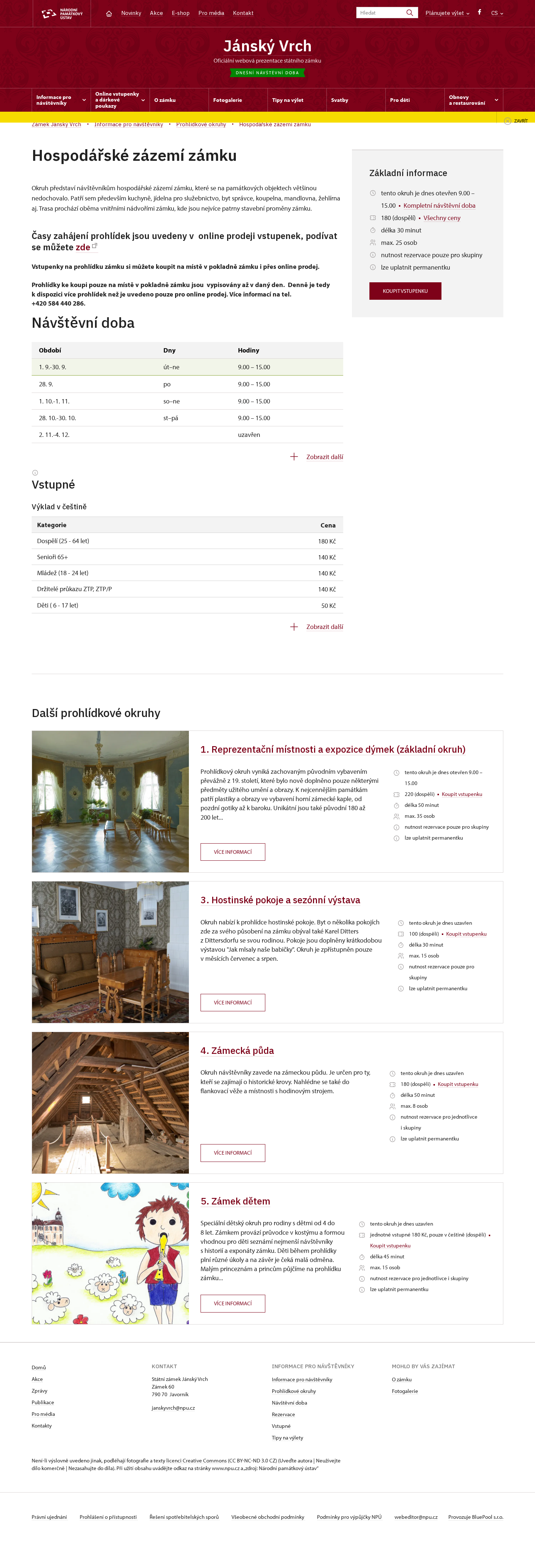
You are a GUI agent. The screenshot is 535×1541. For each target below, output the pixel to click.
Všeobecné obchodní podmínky (268, 1516)
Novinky (131, 12)
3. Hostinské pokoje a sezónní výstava (280, 899)
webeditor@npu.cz (416, 1516)
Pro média (211, 12)
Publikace (43, 1402)
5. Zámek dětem (235, 1201)
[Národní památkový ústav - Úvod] (62, 13)
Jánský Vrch (267, 45)
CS (495, 12)
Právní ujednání (50, 1516)
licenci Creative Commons (196, 1460)
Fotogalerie (405, 1390)
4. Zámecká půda (237, 1050)
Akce (156, 12)
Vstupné (281, 1425)
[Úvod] (109, 12)
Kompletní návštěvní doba (440, 205)
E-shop (181, 12)
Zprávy (39, 1390)
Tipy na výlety (287, 1437)
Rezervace (283, 1414)
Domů (39, 1367)
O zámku (402, 1379)
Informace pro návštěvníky (302, 1379)
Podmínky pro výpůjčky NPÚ (350, 1516)
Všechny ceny (442, 218)
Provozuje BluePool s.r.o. (475, 1516)
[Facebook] (479, 13)
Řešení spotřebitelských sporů (185, 1516)
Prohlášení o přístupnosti (109, 1516)
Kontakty (42, 1425)
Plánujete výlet (445, 12)
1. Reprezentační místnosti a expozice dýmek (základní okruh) (333, 749)
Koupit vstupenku (405, 290)
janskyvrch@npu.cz (173, 1407)
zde (83, 247)
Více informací (233, 851)
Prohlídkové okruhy (294, 1390)
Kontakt (243, 12)
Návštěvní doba (289, 1402)
